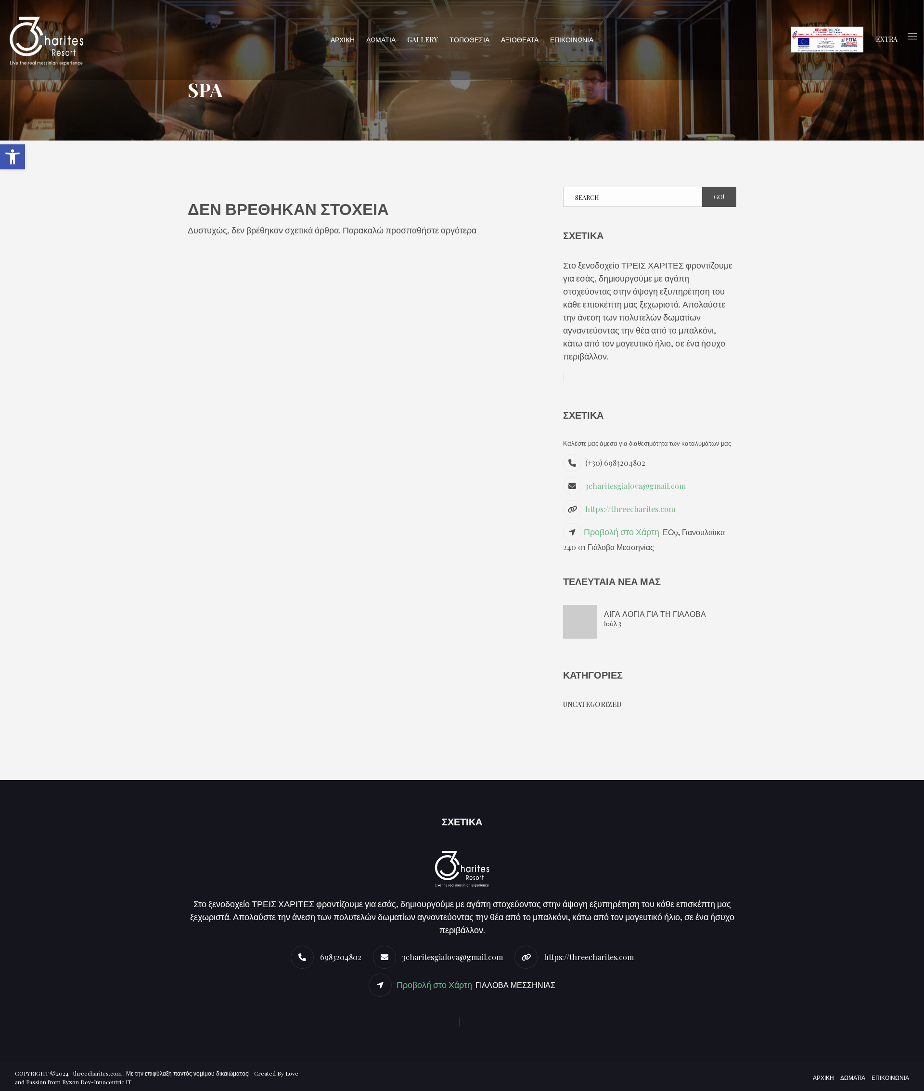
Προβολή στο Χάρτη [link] (622, 532)
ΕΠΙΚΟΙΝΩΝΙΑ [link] (571, 39)
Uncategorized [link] (592, 704)
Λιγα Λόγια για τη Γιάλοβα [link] (655, 614)
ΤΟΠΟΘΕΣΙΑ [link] (469, 39)
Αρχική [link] (823, 1077)
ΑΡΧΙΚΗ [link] (343, 39)
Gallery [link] (422, 39)
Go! (719, 197)
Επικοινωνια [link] (890, 1077)
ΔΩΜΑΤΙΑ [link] (381, 39)
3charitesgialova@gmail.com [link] (635, 486)
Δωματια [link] (852, 1077)
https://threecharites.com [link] (630, 509)
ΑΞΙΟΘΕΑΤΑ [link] (520, 39)
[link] (12, 156)
